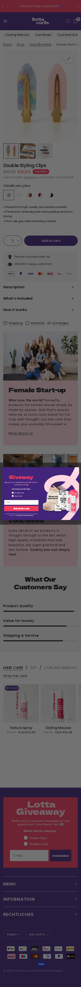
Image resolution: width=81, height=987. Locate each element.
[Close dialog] (76, 469)
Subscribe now (21, 508)
